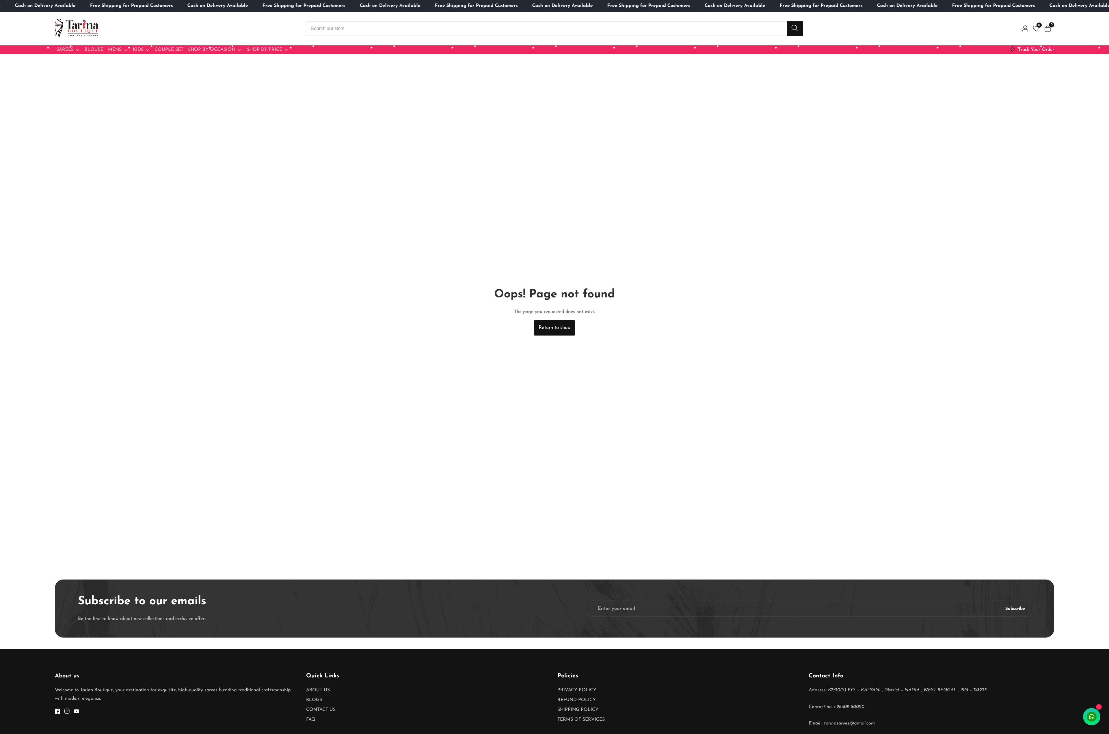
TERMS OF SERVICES (581, 719)
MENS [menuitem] (115, 49)
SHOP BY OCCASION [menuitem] (211, 49)
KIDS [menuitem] (138, 49)
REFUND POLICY (576, 700)
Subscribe (1015, 608)
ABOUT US (318, 690)
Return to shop (554, 327)
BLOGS (314, 700)
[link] (1032, 50)
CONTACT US (321, 709)
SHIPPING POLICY (577, 709)
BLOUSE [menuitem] (94, 49)
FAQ (310, 719)
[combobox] (554, 28)
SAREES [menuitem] (65, 49)
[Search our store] (795, 28)
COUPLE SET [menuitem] (169, 49)
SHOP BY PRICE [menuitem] (264, 49)
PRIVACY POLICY (576, 690)
